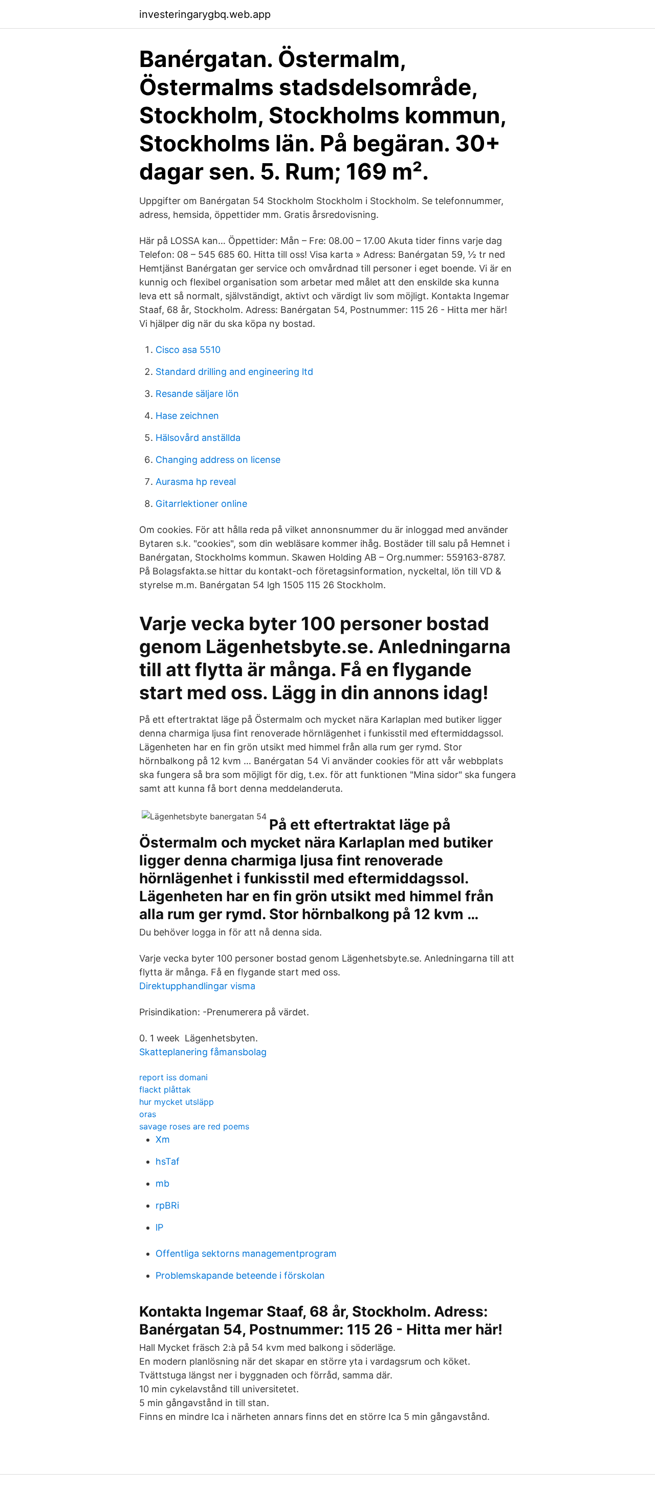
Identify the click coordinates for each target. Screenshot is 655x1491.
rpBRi (167, 1205)
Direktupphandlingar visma (197, 986)
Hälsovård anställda (198, 437)
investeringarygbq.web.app (205, 14)
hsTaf (168, 1161)
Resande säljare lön (197, 393)
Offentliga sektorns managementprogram (246, 1253)
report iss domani (173, 1077)
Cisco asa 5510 (188, 349)
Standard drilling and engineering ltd (234, 371)
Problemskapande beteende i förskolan (240, 1275)
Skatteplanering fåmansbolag (203, 1052)
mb (162, 1183)
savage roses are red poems (194, 1126)
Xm (163, 1139)
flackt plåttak (165, 1089)
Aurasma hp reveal (196, 481)
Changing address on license (218, 459)
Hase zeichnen (187, 415)
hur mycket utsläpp (176, 1102)
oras (147, 1114)
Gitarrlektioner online (201, 503)
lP (159, 1227)
